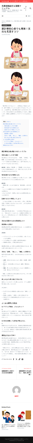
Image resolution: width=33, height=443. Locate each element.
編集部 (16, 396)
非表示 (8, 121)
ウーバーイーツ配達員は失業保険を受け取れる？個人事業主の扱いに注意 (23, 425)
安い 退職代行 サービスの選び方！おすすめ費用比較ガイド (8, 426)
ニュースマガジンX (19, 440)
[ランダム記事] (26, 16)
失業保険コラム (9, 21)
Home (3, 21)
